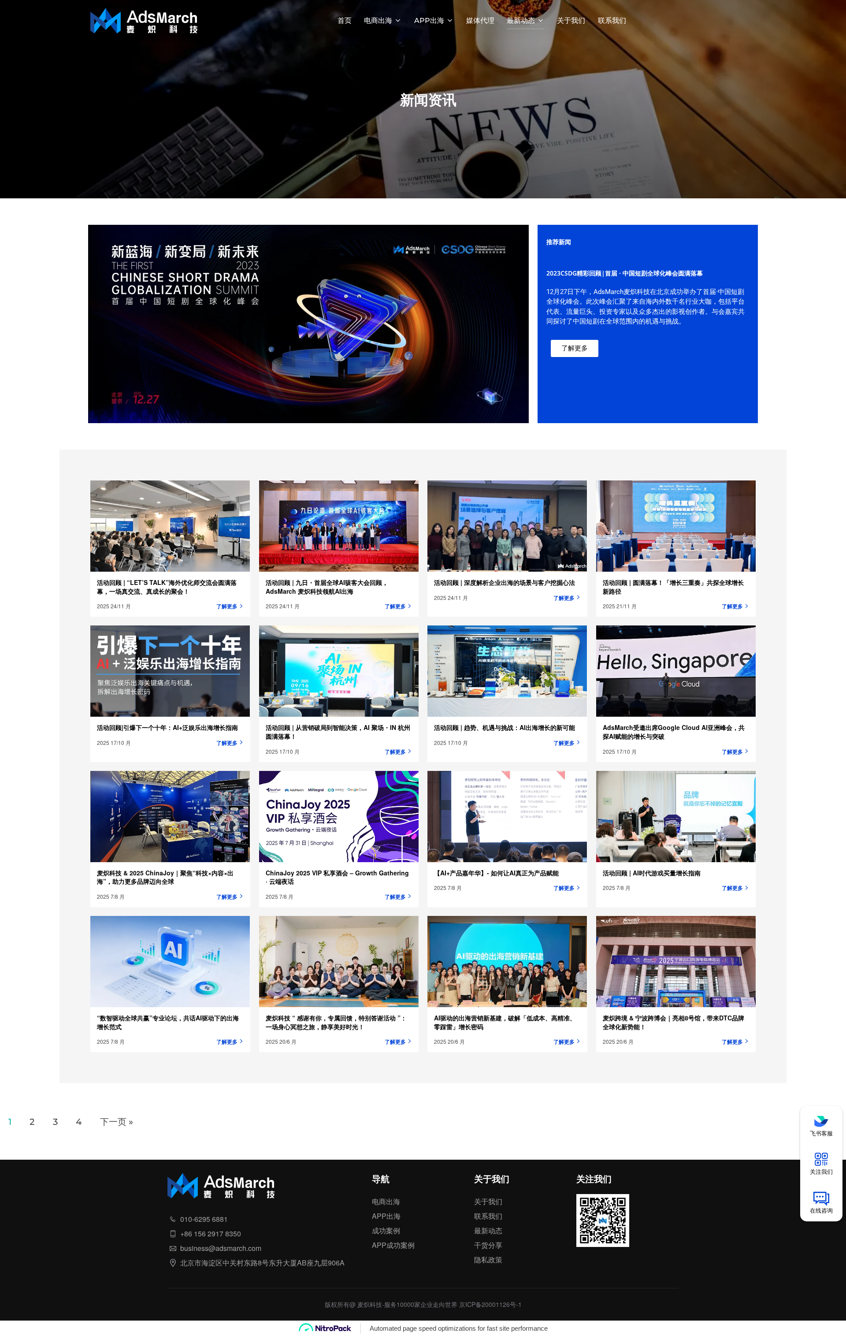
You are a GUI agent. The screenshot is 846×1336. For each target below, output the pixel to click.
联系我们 (612, 20)
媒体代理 (480, 20)
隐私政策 (488, 1259)
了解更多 (226, 606)
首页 (345, 20)
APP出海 (429, 20)
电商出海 (378, 20)
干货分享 (488, 1245)
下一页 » (116, 1121)
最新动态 (521, 20)
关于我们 (571, 20)
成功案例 (386, 1230)
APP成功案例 (393, 1245)
